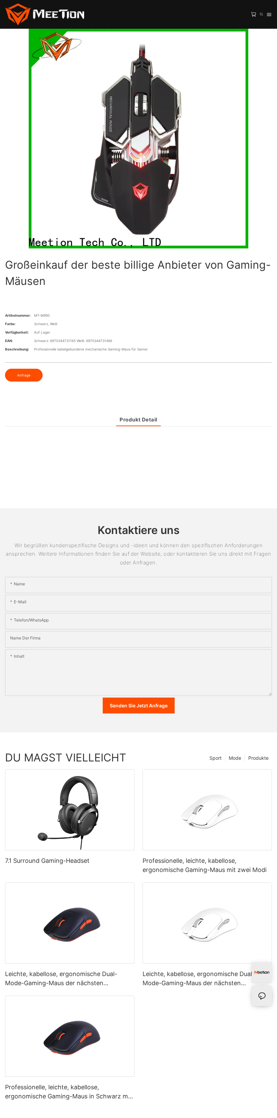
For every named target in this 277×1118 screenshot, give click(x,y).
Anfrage (23, 375)
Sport (215, 758)
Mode (235, 758)
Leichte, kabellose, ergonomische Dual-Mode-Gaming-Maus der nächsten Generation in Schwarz (61, 979)
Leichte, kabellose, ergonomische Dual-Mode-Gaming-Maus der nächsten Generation (199, 979)
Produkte (258, 758)
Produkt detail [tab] (138, 419)
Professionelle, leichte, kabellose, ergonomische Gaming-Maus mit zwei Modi (205, 865)
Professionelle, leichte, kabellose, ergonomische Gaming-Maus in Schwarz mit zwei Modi (68, 1092)
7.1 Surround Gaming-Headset (47, 860)
